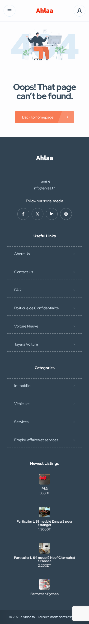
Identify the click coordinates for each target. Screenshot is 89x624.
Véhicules (22, 403)
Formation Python (44, 593)
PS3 (45, 488)
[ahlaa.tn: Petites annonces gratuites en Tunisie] (44, 10)
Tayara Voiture (26, 344)
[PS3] (44, 479)
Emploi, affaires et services (36, 439)
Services (21, 421)
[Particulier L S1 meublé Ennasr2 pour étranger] (44, 512)
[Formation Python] (44, 584)
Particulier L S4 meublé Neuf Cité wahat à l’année (44, 559)
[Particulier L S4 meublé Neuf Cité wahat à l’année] (44, 548)
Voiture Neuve (26, 326)
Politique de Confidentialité (36, 308)
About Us (22, 253)
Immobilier (23, 385)
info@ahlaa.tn (44, 188)
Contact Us (23, 271)
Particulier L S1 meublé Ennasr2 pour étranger (44, 523)
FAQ (18, 289)
